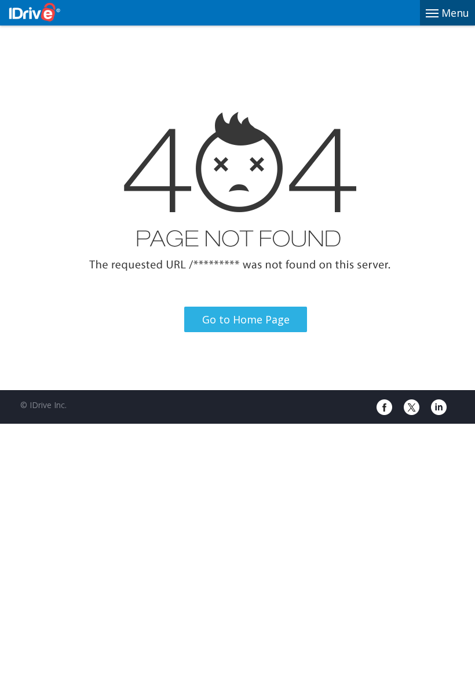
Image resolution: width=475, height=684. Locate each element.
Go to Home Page (246, 319)
